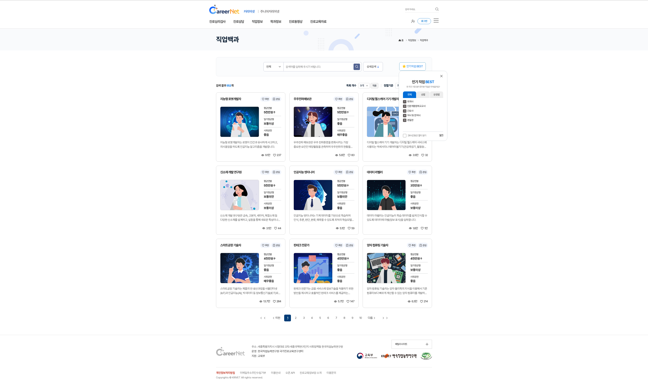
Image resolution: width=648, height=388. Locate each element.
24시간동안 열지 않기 (417, 135)
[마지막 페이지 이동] (385, 318)
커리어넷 (249, 11)
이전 (277, 318)
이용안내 (275, 373)
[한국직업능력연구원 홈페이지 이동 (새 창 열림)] (398, 356)
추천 (267, 99)
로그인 (424, 21)
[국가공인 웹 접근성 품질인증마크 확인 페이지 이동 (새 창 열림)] (426, 356)
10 (360, 318)
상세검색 (371, 66)
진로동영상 (295, 22)
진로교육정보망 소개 (310, 373)
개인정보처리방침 (225, 373)
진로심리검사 (217, 22)
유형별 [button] (437, 94)
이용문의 (331, 373)
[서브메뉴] (436, 20)
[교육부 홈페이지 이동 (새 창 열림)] (367, 356)
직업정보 (257, 22)
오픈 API (290, 373)
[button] (441, 76)
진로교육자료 (318, 22)
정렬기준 (388, 85)
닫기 (441, 135)
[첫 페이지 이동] (263, 318)
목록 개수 (351, 85)
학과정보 (275, 22)
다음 (370, 318)
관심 (278, 99)
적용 (374, 85)
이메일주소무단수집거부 (253, 373)
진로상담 (238, 22)
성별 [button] (423, 94)
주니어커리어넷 (269, 11)
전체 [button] (410, 94)
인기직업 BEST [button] (415, 66)
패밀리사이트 (401, 344)
